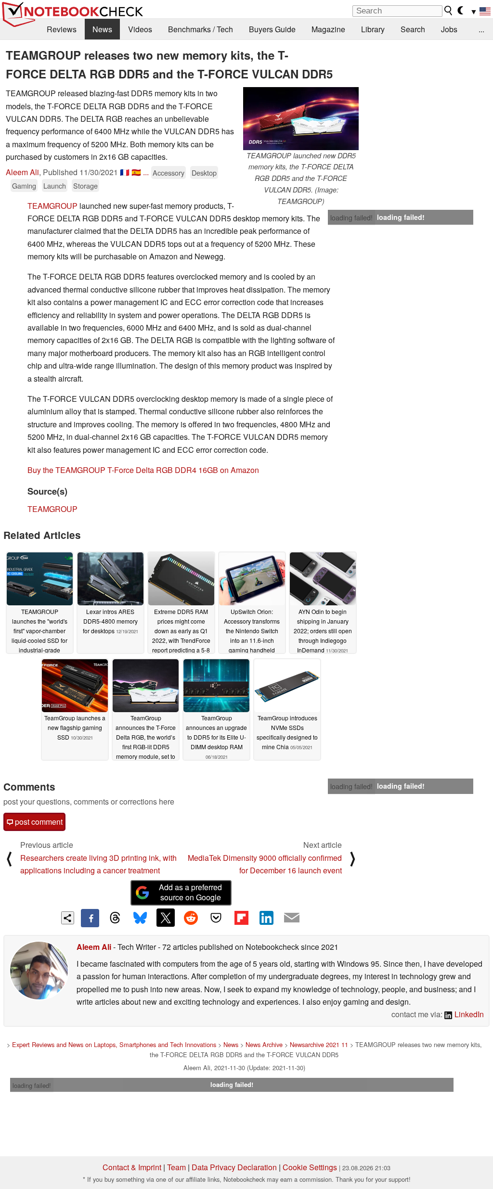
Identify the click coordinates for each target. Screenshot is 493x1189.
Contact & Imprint (132, 1167)
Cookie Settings (310, 1167)
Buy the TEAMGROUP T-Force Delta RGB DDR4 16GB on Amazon (143, 469)
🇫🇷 (125, 172)
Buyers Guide (272, 29)
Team (176, 1167)
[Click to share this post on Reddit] (191, 917)
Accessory (168, 172)
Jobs (449, 29)
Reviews (62, 29)
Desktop (204, 172)
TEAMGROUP (52, 205)
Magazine (328, 29)
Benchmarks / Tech (200, 29)
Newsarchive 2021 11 (319, 1044)
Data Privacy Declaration (234, 1167)
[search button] (448, 10)
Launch (54, 185)
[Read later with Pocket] (216, 917)
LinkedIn (468, 1014)
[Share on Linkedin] (266, 917)
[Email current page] (292, 918)
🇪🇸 (136, 172)
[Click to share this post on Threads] (115, 918)
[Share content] (67, 917)
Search (413, 29)
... (481, 29)
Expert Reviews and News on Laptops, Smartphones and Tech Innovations (114, 1044)
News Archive (264, 1044)
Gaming (24, 185)
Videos (140, 29)
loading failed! (351, 217)
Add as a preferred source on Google (190, 892)
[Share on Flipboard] (241, 917)
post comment (38, 821)
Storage (85, 185)
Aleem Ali (22, 172)
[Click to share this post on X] (165, 917)
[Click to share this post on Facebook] (90, 918)
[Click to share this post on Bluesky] (140, 918)
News (102, 29)
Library (373, 29)
